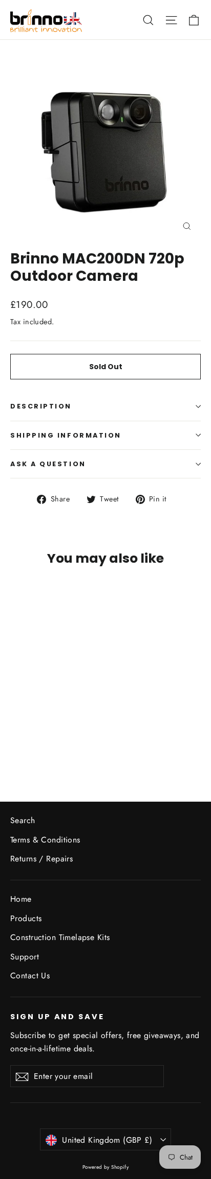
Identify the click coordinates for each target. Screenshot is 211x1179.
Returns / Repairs (41, 858)
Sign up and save (57, 1017)
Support (24, 957)
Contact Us (30, 975)
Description (41, 406)
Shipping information (65, 435)
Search (22, 820)
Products (25, 918)
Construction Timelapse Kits (60, 937)
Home (21, 899)
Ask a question (48, 464)
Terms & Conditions (45, 840)
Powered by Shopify (105, 1167)
